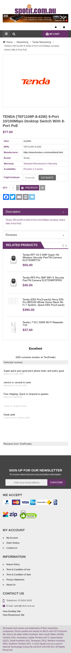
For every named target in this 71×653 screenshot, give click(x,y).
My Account (64, 27)
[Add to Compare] (42, 187)
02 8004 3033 (25, 600)
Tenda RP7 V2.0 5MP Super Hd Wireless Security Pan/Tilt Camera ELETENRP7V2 (42, 257)
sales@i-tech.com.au (24, 606)
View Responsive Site (13, 615)
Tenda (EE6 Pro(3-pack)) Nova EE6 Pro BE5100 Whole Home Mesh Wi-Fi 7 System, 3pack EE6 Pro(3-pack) (43, 302)
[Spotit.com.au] (35, 9)
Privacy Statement (15, 579)
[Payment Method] (44, 503)
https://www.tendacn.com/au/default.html (43, 152)
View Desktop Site (12, 611)
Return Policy (13, 564)
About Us (10, 584)
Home (9, 42)
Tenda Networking (41, 42)
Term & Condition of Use (18, 569)
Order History (12, 543)
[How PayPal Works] (19, 503)
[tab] (35, 211)
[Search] (13, 33)
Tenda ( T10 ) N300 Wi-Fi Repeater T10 (43, 323)
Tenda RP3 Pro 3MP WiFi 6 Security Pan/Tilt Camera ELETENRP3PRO (43, 279)
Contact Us (11, 548)
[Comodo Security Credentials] (28, 515)
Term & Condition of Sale (18, 574)
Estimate (47, 177)
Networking (22, 42)
